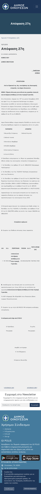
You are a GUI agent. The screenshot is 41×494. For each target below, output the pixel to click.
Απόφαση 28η (32, 387)
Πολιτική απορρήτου (30, 488)
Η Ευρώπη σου (10, 431)
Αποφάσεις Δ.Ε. (14, 38)
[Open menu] (37, 6)
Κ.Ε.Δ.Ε (7, 434)
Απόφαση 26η (9, 387)
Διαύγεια (8, 429)
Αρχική (3, 38)
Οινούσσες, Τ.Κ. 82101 (12, 465)
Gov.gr (7, 436)
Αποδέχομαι (9, 489)
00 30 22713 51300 (10, 468)
